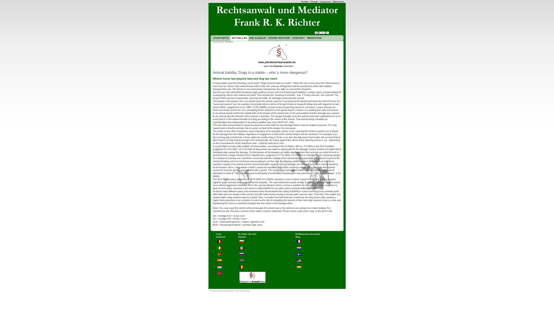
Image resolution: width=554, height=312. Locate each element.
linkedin (242, 237)
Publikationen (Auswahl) (307, 234)
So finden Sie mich (247, 234)
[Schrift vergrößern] (316, 33)
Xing (297, 237)
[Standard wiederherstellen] (322, 33)
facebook (220, 237)
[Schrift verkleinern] (324, 33)
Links (218, 234)
